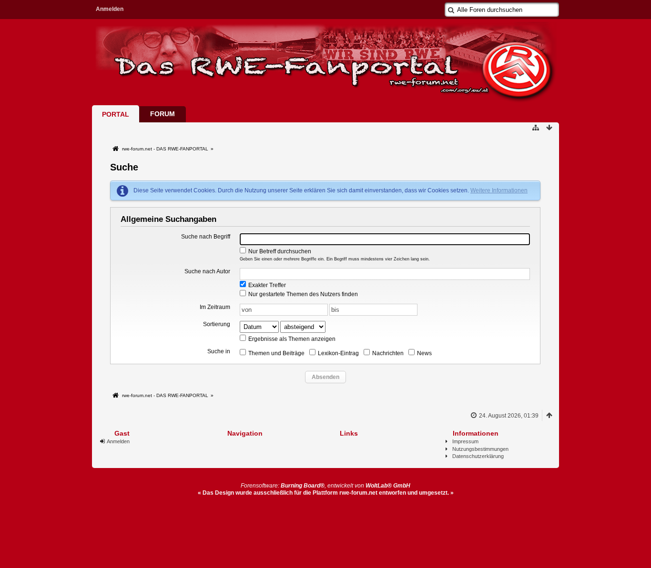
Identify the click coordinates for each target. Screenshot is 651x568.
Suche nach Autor (207, 271)
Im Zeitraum (215, 307)
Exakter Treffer (266, 285)
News (424, 353)
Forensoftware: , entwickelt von (325, 485)
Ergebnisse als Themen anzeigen (291, 339)
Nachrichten (387, 353)
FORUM (162, 114)
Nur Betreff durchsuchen (279, 251)
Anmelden (109, 9)
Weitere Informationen (499, 190)
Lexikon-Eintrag (337, 353)
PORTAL (115, 114)
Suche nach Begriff (205, 236)
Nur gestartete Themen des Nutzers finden (302, 294)
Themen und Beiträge (276, 353)
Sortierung (216, 324)
